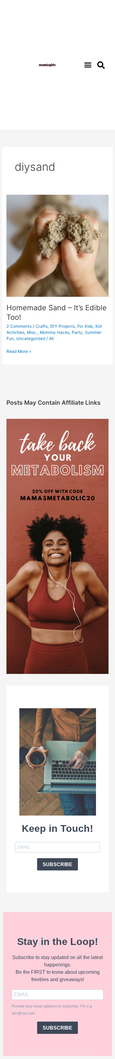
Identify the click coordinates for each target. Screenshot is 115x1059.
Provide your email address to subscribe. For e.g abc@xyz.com (52, 1009)
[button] (88, 65)
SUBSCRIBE (57, 864)
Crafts (42, 326)
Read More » (18, 351)
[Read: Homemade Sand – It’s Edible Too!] (57, 245)
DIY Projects (62, 326)
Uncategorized (30, 338)
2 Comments (19, 326)
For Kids (85, 326)
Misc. (32, 332)
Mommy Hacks (54, 332)
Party (77, 332)
